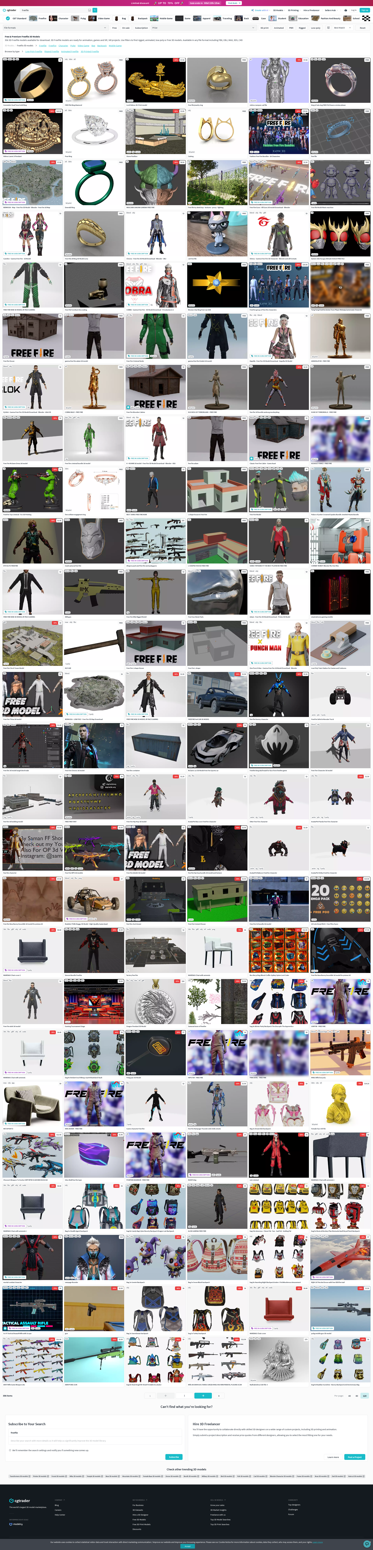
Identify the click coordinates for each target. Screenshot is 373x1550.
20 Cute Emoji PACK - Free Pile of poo (324, 924)
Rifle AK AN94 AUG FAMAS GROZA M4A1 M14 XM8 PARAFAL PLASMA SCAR (215, 1385)
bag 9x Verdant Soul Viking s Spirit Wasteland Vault (83, 1077)
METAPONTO (8, 1129)
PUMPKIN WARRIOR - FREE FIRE (137, 1180)
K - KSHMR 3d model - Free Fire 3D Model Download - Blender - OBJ (151, 463)
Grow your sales (217, 1505)
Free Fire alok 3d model (11, 1026)
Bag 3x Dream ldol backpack (260, 1129)
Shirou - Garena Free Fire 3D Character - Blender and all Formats (273, 259)
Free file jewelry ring (195, 105)
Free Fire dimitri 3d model (135, 873)
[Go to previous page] (166, 1396)
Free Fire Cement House (197, 924)
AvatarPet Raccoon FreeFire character (202, 822)
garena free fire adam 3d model (76, 361)
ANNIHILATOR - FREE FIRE (320, 361)
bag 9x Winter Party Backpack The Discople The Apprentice (271, 1026)
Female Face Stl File (318, 1129)
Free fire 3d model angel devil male (16, 770)
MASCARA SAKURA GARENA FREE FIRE (140, 207)
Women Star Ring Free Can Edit (199, 310)
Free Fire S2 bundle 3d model (260, 924)
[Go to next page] (203, 1396)
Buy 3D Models (139, 1500)
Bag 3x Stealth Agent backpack (76, 1231)
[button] (89, 10)
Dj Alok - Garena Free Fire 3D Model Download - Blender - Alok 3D (27, 412)
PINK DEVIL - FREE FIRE (258, 1077)
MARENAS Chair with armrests (199, 975)
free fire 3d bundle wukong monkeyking (264, 412)
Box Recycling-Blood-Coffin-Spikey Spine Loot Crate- (269, 975)
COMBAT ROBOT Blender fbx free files (325, 566)
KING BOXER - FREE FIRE (73, 1129)
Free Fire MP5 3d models (74, 873)
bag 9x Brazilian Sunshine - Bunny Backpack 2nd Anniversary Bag (335, 1385)
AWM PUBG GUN (71, 1385)
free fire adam (193, 463)
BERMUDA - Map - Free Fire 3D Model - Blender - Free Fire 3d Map (26, 207)
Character (63, 45)
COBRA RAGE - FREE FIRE (74, 412)
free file (314, 156)
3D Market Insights (218, 1510)
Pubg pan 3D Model (133, 1077)
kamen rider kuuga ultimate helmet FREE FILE (327, 259)
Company (58, 1500)
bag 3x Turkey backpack (197, 1333)
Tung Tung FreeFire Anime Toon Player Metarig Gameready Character (336, 310)
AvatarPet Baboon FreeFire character (263, 873)
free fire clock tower (133, 924)
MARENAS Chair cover (258, 1333)
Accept (188, 1546)
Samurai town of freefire (197, 1026)
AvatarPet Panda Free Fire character (324, 822)
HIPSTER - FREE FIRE (195, 1077)
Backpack (102, 45)
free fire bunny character (259, 719)
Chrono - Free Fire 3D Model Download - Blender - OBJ (146, 259)
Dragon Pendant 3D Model (136, 1026)
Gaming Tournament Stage (75, 1026)
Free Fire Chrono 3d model (75, 770)
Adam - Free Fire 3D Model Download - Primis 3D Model (270, 617)
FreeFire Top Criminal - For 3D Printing (17, 514)
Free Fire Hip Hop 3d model (136, 822)
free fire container (133, 770)
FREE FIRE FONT (71, 822)
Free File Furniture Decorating (76, 310)
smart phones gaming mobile (322, 617)
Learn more (318, 1542)
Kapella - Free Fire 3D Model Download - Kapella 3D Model (271, 361)
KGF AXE (68, 668)
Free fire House (8, 361)
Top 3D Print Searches (219, 1524)
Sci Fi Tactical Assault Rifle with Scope (17, 1333)
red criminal (254, 1180)
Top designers (294, 1504)
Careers (58, 1510)
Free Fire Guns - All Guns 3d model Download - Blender (270, 207)
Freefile (42, 45)
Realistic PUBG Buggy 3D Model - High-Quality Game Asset (86, 924)
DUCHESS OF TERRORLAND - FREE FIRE (202, 412)
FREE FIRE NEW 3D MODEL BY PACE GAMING (19, 310)
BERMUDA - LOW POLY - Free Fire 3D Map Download (84, 719)
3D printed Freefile (90, 51)
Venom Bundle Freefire (73, 975)
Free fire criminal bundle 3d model (77, 463)
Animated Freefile (70, 51)
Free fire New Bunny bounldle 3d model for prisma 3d (23, 924)
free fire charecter (9, 873)
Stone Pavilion (131, 156)
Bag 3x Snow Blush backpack (199, 1282)
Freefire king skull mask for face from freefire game (268, 770)
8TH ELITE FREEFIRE (10, 566)
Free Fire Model (255, 514)
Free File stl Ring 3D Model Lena (76, 259)
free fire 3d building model (13, 822)
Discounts (137, 1529)
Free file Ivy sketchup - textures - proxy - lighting (205, 207)
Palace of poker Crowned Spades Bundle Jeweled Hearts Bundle (335, 514)
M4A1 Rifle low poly (318, 1077)
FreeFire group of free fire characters (263, 310)
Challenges (293, 1509)
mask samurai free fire (73, 566)
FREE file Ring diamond (73, 105)
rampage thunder (71, 1282)
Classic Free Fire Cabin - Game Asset (263, 463)
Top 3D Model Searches (220, 1519)
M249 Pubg (192, 1180)
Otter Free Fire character (259, 822)
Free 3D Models (139, 1519)
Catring (190, 156)
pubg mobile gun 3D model (321, 1333)
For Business (138, 1505)
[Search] (95, 10)
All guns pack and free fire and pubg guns (141, 566)
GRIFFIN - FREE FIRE (318, 1026)
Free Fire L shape (194, 668)
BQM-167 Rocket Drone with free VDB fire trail (328, 1282)
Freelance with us (218, 1514)
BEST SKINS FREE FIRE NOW (136, 514)
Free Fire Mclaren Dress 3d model (15, 463)
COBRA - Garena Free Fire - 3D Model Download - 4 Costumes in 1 (150, 310)
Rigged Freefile (51, 51)
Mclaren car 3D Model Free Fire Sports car (203, 770)
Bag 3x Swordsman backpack (137, 1333)
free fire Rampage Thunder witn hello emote (204, 1129)
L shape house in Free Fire (197, 514)
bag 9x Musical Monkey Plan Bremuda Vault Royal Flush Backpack (335, 1231)
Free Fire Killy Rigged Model (136, 617)
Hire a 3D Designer (140, 1514)
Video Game (83, 45)
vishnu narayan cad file (258, 105)
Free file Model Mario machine (322, 207)
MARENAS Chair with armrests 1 (322, 1180)
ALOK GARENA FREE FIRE (197, 1231)
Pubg (72, 45)
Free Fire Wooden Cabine (135, 412)
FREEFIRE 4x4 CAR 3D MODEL (198, 719)
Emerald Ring (70, 207)
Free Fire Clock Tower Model (13, 668)
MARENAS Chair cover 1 (12, 975)
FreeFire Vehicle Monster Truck (322, 719)
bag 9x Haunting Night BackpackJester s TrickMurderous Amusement (275, 1282)
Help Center (60, 1514)
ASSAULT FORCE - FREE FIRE (321, 463)
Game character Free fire (135, 1129)
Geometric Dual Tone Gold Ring (15, 105)
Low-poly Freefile (33, 51)
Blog (57, 1505)
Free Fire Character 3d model (321, 770)
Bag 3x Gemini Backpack (135, 1282)
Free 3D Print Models (142, 1524)
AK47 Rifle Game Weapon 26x (14, 1385)
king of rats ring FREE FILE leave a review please (328, 105)
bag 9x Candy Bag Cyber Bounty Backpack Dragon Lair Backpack (150, 1231)
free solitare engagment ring (75, 514)
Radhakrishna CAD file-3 (259, 1385)
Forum (291, 1514)
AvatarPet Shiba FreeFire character (324, 873)
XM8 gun (68, 617)
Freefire (52, 45)
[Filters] (328, 28)
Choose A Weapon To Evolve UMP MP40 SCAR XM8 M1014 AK (25, 1180)
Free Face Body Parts (195, 617)
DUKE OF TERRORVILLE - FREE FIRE (323, 412)
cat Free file (192, 259)
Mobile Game (115, 45)
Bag (93, 45)
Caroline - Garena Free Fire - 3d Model (17, 259)
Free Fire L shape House (135, 668)
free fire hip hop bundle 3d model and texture (205, 873)
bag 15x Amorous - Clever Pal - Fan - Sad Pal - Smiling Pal (270, 1231)
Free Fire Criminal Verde (135, 361)
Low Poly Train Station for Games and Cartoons (328, 668)
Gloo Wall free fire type (73, 1180)
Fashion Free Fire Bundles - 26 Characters (265, 156)
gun (66, 1333)
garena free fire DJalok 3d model (200, 361)
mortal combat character (12, 1282)
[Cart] (345, 10)
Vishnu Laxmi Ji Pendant (12, 156)
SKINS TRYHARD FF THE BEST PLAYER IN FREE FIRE (268, 566)
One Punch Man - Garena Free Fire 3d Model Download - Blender (273, 668)
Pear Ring (68, 156)
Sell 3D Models (216, 1500)
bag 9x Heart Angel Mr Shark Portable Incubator (143, 1385)
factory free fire (132, 975)
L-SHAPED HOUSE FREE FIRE (198, 566)
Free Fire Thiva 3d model (12, 719)
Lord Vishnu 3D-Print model (136, 105)
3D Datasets (138, 1510)
